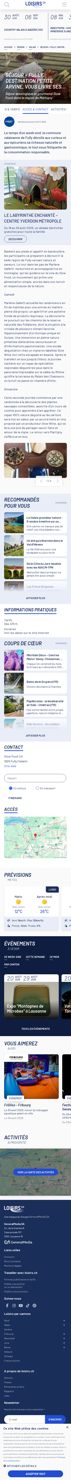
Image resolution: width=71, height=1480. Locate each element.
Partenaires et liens (14, 1386)
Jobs (6, 1395)
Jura (6, 1342)
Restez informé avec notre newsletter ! (24, 1409)
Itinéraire (15, 798)
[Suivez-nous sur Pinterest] (34, 1305)
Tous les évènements (35, 1028)
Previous (41, 481)
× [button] (67, 1427)
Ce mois (54, 956)
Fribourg (8, 1333)
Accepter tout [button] (35, 1473)
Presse (7, 1382)
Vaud (6, 1320)
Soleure (8, 1351)
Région (20, 47)
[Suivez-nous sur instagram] (14, 1305)
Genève (8, 1329)
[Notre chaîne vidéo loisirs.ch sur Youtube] (21, 1305)
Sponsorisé (10, 164)
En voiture (19, 788)
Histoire (8, 1377)
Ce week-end (12, 956)
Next (57, 481)
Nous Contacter (12, 1261)
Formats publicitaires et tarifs (20, 1279)
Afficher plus (35, 598)
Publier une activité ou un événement (14, 1285)
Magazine (9, 1391)
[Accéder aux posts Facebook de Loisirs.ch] (7, 1305)
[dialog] (35, 1452)
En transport (47, 788)
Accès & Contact (35, 109)
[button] (35, 1466)
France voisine (12, 1360)
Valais (32, 47)
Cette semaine (35, 956)
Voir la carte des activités (35, 1172)
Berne (7, 1347)
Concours (9, 1256)
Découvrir (15, 239)
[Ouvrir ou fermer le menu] (64, 5)
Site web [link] (10, 766)
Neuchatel (9, 1338)
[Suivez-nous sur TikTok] (28, 1305)
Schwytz (8, 1356)
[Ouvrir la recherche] (7, 5)
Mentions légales (13, 1265)
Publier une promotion (16, 1291)
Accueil (8, 47)
